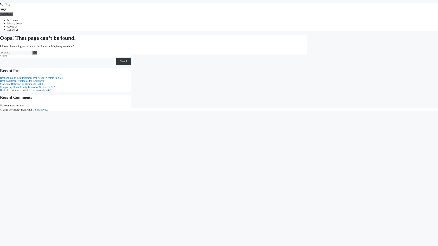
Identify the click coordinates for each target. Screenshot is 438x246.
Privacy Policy (15, 23)
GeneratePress (40, 109)
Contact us (12, 29)
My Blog (5, 4)
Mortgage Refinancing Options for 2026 (21, 84)
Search (3, 55)
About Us (12, 26)
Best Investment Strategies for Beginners (22, 80)
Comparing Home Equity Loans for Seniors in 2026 (28, 87)
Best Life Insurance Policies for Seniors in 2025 (25, 90)
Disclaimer (12, 20)
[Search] (34, 52)
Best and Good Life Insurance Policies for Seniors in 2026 (31, 77)
